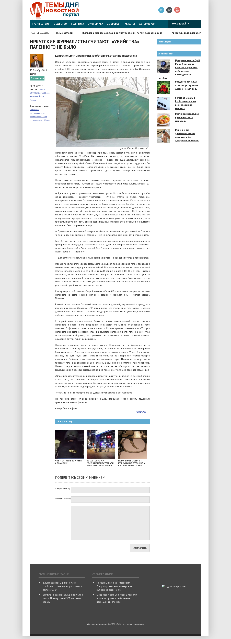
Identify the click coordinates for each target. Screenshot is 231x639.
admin (33, 73)
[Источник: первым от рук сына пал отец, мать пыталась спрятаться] (132, 457)
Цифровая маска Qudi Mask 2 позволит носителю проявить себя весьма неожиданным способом (117, 598)
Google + (169, 10)
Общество (60, 23)
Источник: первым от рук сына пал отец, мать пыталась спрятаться (131, 463)
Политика (77, 23)
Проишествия (41, 23)
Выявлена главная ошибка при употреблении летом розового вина (114, 32)
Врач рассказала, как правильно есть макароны (187, 117)
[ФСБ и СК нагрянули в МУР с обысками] (69, 457)
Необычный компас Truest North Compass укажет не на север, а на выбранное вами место (114, 586)
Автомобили (147, 23)
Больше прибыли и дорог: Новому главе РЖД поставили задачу (63, 598)
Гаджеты (129, 23)
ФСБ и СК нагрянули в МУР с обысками (68, 461)
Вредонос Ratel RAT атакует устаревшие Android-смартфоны (186, 85)
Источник (141, 411)
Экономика (95, 23)
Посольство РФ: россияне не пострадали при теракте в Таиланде (100, 463)
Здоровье (113, 23)
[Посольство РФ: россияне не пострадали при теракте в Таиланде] (101, 457)
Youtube (177, 10)
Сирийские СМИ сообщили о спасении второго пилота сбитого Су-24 (62, 586)
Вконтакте (161, 10)
